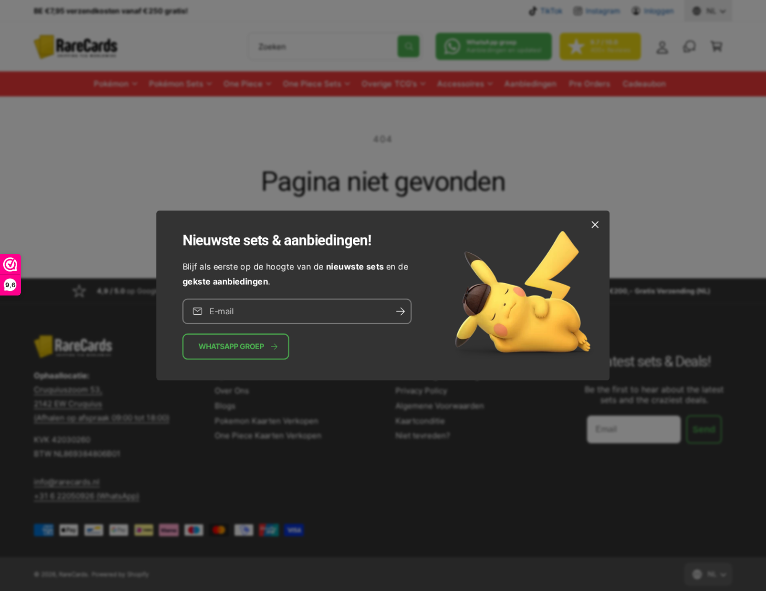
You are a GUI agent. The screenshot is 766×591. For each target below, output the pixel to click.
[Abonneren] (400, 311)
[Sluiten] (595, 224)
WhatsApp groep (231, 346)
